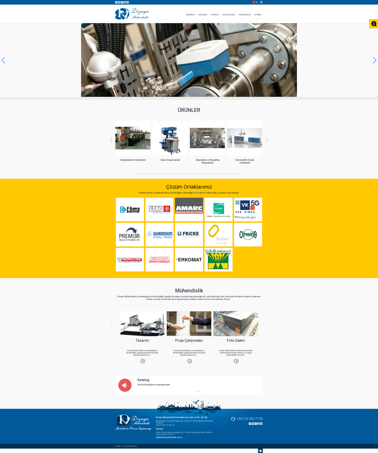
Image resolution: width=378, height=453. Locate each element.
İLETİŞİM (257, 15)
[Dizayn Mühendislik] (131, 14)
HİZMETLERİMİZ (228, 15)
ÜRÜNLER (215, 15)
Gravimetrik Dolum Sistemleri (245, 161)
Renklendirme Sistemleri (133, 160)
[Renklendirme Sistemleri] (132, 155)
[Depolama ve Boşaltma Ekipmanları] (207, 155)
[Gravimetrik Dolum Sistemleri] (244, 155)
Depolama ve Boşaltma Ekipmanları (208, 161)
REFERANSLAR (245, 15)
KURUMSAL (202, 15)
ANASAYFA (190, 15)
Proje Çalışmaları (189, 340)
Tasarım (142, 340)
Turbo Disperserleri (170, 160)
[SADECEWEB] (260, 451)
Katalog (143, 380)
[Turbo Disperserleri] (170, 155)
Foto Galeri (236, 340)
